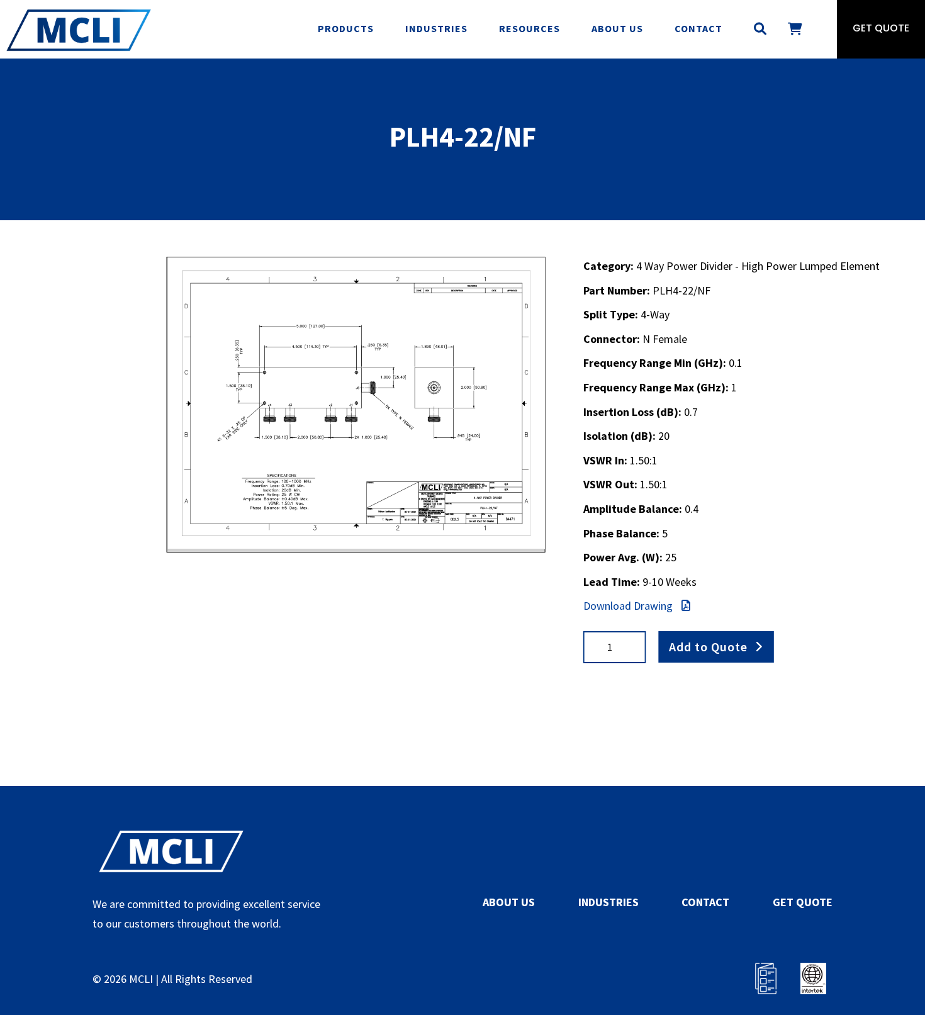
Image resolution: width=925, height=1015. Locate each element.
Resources (529, 28)
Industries (436, 28)
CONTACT (705, 902)
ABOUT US (509, 902)
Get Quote (881, 29)
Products (346, 28)
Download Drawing (629, 605)
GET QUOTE (802, 902)
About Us (617, 28)
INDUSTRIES (608, 902)
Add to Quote (708, 646)
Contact (698, 28)
